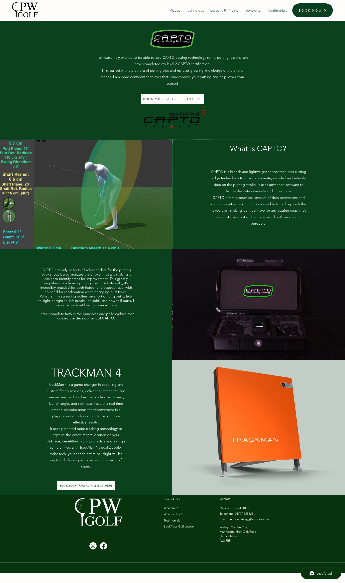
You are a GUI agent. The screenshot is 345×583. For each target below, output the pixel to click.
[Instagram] (93, 545)
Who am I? (171, 508)
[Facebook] (103, 545)
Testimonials (172, 520)
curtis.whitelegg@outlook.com (249, 519)
